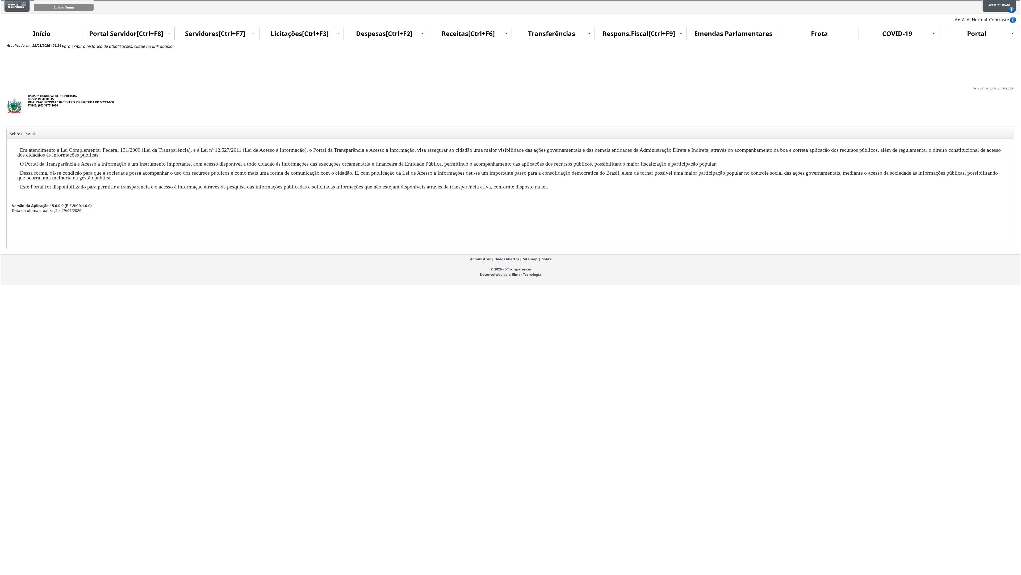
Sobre (547, 259)
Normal (979, 20)
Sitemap (530, 259)
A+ (957, 20)
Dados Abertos (507, 259)
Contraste (999, 20)
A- (969, 20)
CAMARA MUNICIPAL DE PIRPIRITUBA (52, 96)
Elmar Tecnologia (526, 274)
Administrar (480, 259)
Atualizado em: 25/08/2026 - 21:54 (34, 45)
